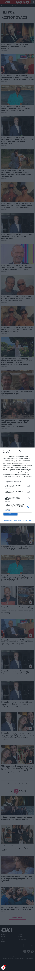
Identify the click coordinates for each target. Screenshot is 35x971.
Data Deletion (8, 520)
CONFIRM (10, 514)
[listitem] (17, 482)
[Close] (31, 451)
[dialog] (17, 485)
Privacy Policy (27, 520)
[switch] (28, 486)
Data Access (17, 520)
